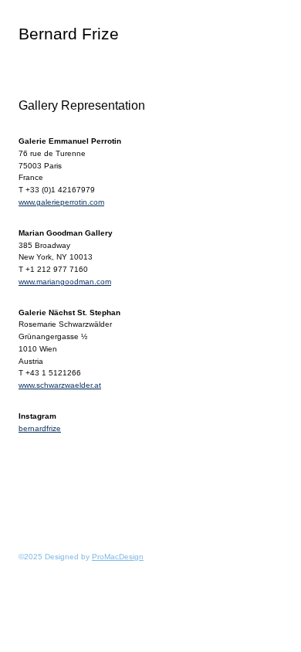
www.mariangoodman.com (65, 281)
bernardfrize (40, 428)
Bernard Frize (69, 33)
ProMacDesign (118, 556)
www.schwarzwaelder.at (60, 385)
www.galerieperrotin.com (61, 202)
